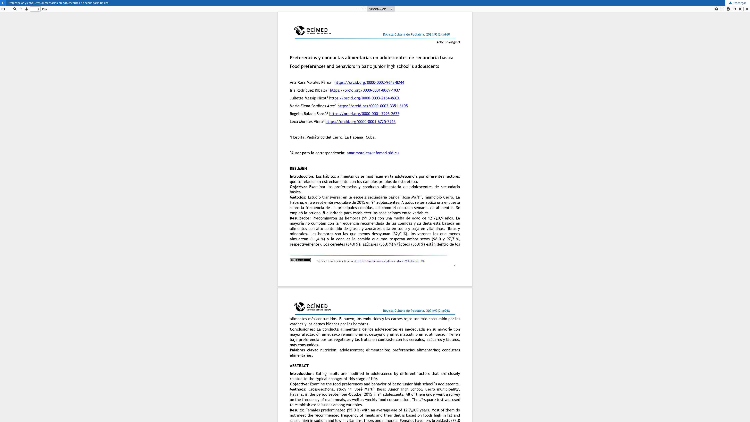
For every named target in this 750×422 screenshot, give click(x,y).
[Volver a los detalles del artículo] (3, 3)
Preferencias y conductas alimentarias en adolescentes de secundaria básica (58, 3)
